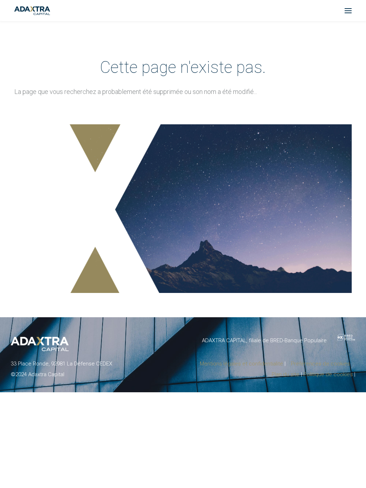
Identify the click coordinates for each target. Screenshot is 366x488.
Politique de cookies (328, 374)
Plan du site (286, 374)
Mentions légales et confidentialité (241, 363)
